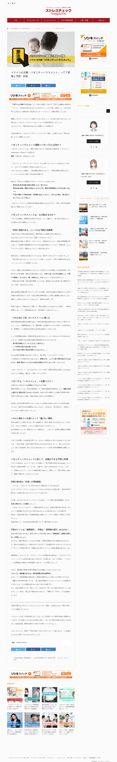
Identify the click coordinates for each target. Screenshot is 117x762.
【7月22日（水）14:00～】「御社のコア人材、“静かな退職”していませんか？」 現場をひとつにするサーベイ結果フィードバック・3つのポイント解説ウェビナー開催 (93, 317)
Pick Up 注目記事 (85, 198)
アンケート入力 (77, 757)
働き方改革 (27, 28)
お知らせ (101, 20)
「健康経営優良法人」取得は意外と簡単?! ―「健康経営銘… (98, 217)
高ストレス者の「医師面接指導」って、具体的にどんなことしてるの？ (66, 732)
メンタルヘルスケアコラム (101, 199)
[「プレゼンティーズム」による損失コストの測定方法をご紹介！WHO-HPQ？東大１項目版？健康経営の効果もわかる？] (15, 694)
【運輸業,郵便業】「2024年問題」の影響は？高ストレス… (98, 253)
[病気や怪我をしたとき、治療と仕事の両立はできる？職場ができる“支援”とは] (49, 694)
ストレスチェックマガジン (104, 761)
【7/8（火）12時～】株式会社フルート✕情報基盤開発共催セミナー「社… (67, 706)
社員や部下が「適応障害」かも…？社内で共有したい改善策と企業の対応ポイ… (31, 732)
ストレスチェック (33, 20)
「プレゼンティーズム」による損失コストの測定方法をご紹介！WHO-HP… (14, 706)
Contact (12, 3)
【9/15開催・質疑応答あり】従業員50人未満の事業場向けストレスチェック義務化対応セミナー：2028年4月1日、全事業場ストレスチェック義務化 (93, 273)
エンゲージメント (50, 20)
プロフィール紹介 (93, 141)
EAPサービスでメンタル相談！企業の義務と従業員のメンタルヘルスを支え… (49, 732)
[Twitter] (91, 146)
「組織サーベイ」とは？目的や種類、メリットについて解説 (91, 330)
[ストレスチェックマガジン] (58, 11)
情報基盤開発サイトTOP (94, 757)
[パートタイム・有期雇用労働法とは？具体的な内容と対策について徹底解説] (32, 694)
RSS (15, 3)
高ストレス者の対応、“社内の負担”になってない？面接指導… (98, 241)
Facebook (10, 3)
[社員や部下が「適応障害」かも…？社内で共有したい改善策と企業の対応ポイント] (32, 720)
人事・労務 (84, 20)
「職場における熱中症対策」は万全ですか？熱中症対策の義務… (98, 229)
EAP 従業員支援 (67, 20)
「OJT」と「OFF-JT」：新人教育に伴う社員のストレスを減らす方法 (93, 340)
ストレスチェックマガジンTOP (38, 757)
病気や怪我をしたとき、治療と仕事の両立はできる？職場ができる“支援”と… (49, 706)
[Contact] (96, 146)
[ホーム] (7, 28)
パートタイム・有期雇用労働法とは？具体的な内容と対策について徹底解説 (31, 706)
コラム (61, 657)
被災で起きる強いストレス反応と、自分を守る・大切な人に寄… (98, 205)
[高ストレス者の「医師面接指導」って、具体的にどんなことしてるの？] (67, 720)
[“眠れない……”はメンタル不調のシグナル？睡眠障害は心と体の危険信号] (15, 720)
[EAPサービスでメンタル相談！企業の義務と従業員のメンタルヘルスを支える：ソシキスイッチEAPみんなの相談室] (49, 720)
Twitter (8, 3)
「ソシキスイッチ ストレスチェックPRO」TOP (18, 757)
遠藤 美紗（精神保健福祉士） (25, 657)
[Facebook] (93, 146)
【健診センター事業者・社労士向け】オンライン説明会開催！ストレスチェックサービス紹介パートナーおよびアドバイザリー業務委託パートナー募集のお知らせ (93, 290)
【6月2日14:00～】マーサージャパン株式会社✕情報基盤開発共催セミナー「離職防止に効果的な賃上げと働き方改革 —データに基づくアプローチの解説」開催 (93, 347)
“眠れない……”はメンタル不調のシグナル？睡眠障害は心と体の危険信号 (14, 732)
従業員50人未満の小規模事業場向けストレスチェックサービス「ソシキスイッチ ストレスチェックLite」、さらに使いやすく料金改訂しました (93, 282)
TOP (15, 20)
